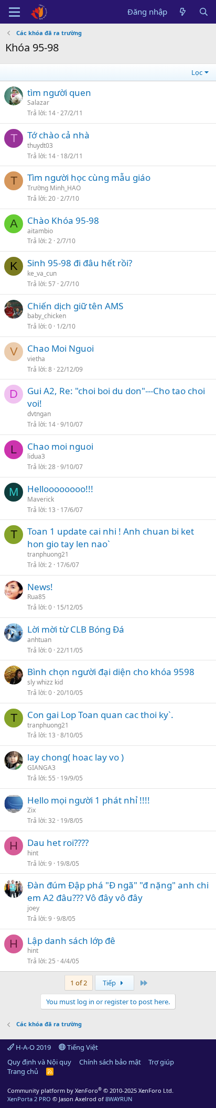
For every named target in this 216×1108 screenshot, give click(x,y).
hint (32, 853)
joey (33, 908)
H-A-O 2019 (32, 1047)
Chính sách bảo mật (110, 1062)
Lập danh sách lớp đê (71, 941)
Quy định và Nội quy (39, 1062)
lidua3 (36, 456)
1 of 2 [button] (78, 982)
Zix (31, 810)
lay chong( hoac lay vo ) (75, 757)
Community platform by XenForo (90, 1090)
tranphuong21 (48, 554)
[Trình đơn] (14, 12)
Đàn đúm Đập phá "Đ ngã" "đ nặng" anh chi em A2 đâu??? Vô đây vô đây (118, 891)
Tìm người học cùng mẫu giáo (88, 177)
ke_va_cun (42, 273)
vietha (36, 358)
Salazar (38, 102)
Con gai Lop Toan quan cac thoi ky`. (100, 715)
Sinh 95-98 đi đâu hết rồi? (79, 263)
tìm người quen (59, 92)
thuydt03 (40, 145)
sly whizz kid (45, 682)
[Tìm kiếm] (203, 11)
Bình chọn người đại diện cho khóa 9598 (111, 672)
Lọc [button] (196, 72)
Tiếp (110, 982)
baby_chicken (46, 315)
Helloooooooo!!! (60, 489)
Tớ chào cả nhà (58, 135)
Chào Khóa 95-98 (63, 220)
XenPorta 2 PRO (29, 1099)
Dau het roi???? (58, 843)
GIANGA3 (41, 767)
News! (40, 587)
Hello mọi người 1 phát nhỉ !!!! (88, 800)
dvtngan (39, 413)
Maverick (40, 499)
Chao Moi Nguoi (60, 348)
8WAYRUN (118, 1099)
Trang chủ (22, 1071)
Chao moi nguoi (60, 446)
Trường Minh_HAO (54, 187)
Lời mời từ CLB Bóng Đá (75, 629)
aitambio (40, 230)
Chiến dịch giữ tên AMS (75, 306)
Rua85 (36, 596)
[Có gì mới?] (182, 11)
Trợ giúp (161, 1062)
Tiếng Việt (82, 1047)
